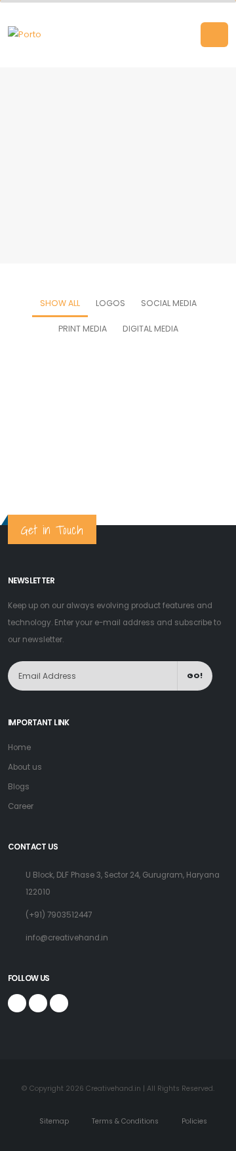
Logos (110, 303)
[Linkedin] (59, 1003)
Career (20, 806)
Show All (60, 303)
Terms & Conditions (124, 1121)
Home (94, 109)
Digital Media (150, 328)
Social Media (169, 303)
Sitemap (53, 1121)
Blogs (19, 787)
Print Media (82, 328)
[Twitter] (38, 1003)
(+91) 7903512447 (59, 915)
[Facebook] (17, 1003)
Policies (193, 1121)
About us (25, 767)
